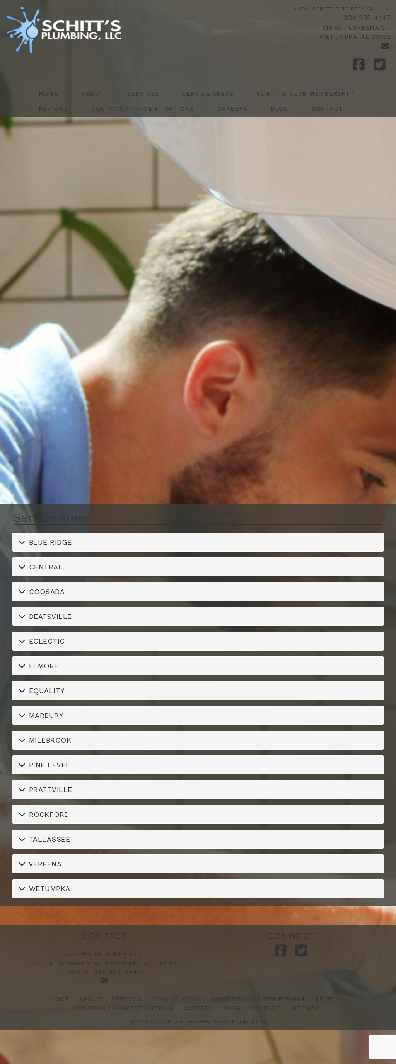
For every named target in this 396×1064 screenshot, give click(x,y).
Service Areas (208, 93)
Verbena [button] (44, 864)
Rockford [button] (48, 814)
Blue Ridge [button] (49, 542)
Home (48, 93)
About (93, 93)
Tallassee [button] (48, 839)
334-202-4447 (367, 18)
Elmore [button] (43, 666)
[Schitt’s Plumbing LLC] (99, 30)
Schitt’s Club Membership (305, 93)
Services (143, 93)
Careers (232, 108)
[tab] (198, 542)
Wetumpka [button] (48, 889)
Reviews (53, 108)
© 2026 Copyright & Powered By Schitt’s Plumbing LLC (198, 1021)
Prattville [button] (49, 790)
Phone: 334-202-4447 (104, 971)
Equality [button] (46, 691)
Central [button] (45, 567)
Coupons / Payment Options (142, 108)
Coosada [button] (46, 592)
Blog (279, 108)
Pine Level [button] (48, 765)
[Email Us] (385, 46)
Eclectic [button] (46, 641)
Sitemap (304, 1008)
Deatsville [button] (49, 616)
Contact (327, 108)
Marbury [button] (45, 715)
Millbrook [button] (49, 740)
